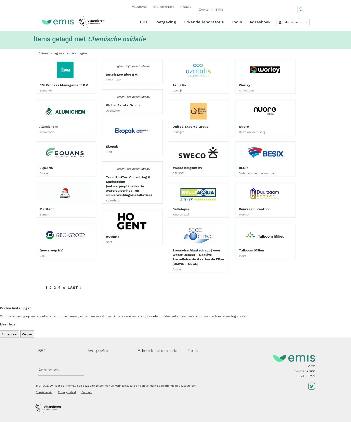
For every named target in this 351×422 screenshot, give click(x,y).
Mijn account (292, 22)
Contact (86, 392)
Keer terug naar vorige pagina (64, 53)
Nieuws (185, 7)
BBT (144, 22)
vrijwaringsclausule (123, 385)
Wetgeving (165, 22)
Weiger (27, 334)
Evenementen (163, 7)
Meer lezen (8, 324)
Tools (236, 22)
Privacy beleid (67, 392)
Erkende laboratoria (204, 22)
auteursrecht (189, 385)
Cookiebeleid (44, 392)
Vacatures (139, 7)
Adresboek (260, 22)
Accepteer (10, 334)
